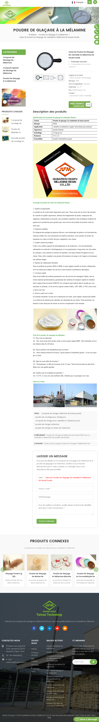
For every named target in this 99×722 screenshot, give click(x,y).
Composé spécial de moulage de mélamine (11, 71)
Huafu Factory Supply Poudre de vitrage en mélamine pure (67, 443)
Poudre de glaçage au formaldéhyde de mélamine (85, 575)
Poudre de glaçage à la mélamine (11, 79)
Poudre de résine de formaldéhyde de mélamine (55, 679)
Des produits (34, 660)
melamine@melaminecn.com (17, 662)
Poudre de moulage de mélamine (55, 698)
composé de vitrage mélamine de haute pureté (61, 413)
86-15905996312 (15, 104)
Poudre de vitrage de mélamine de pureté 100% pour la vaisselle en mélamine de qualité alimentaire (62, 436)
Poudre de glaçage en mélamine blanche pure (61, 575)
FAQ (77, 715)
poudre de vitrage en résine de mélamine (52, 428)
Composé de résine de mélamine (56, 665)
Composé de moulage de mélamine (8, 60)
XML (93, 715)
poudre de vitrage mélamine (47, 424)
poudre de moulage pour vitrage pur (50, 417)
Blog (49, 717)
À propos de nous (34, 654)
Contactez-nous (35, 670)
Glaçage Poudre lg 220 (13, 575)
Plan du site (85, 715)
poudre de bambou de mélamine (55, 686)
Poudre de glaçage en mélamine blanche (16, 131)
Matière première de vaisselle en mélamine (55, 704)
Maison (34, 34)
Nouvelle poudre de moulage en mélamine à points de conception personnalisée (18, 140)
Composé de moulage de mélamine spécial (16, 122)
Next (96, 569)
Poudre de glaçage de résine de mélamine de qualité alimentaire (37, 575)
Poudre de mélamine (55, 652)
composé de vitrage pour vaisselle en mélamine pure (57, 420)
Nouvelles (35, 665)
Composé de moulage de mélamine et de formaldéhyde (55, 658)
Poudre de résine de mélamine (55, 647)
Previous (3, 569)
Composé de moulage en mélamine (55, 692)
